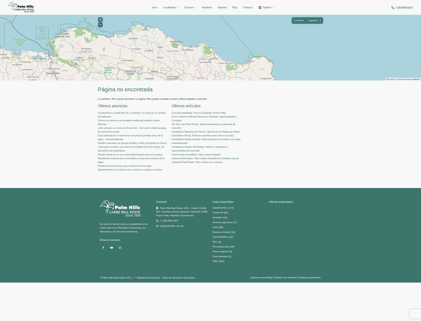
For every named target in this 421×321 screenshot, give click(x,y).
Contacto (247, 7)
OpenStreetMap (403, 79)
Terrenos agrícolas (222, 222)
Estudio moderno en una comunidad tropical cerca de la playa (130, 154)
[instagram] (120, 247)
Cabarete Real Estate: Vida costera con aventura (197, 162)
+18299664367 (404, 7)
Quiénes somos (258, 277)
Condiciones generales (309, 277)
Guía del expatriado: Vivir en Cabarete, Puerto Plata (199, 112)
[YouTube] (111, 247)
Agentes (222, 7)
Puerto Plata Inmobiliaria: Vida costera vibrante (196, 154)
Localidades (169, 7)
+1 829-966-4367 (169, 220)
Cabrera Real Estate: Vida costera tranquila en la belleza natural (205, 158)
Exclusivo (217, 217)
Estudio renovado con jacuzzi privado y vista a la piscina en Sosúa (132, 143)
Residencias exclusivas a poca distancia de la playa (124, 166)
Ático (215, 241)
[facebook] (103, 247)
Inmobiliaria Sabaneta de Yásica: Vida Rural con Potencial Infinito (206, 131)
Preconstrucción (220, 246)
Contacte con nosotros (284, 277)
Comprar (189, 7)
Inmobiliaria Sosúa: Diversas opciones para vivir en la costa (203, 135)
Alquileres (207, 7)
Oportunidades (220, 236)
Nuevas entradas (221, 232)
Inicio (154, 7)
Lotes (215, 227)
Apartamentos (219, 207)
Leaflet (391, 79)
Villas (215, 261)
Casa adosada (220, 256)
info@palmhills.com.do (172, 226)
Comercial (217, 212)
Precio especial (220, 251)
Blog (234, 7)
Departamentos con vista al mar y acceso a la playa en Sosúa (130, 169)
